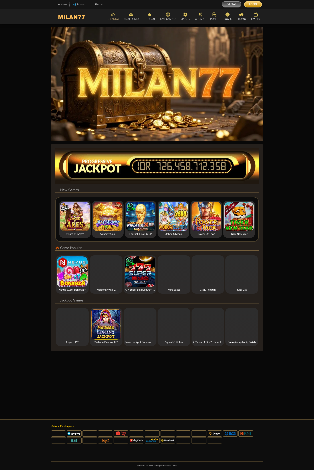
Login (253, 4)
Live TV (255, 19)
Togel (228, 19)
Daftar (231, 4)
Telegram (81, 4)
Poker (214, 19)
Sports (185, 19)
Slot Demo (131, 19)
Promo (241, 19)
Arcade (200, 19)
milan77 (141, 466)
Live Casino (168, 19)
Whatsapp (62, 4)
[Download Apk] (157, 385)
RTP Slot (149, 19)
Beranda (113, 19)
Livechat (99, 4)
